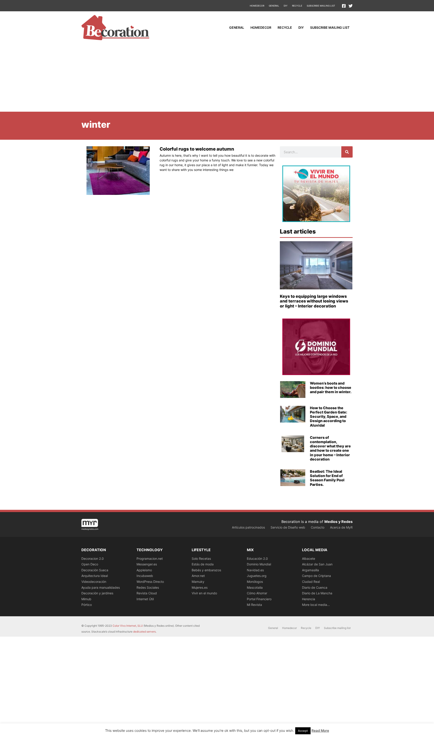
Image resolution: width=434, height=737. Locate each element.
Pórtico (86, 605)
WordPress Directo (150, 581)
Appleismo (144, 570)
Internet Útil (145, 599)
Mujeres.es (200, 587)
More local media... (316, 605)
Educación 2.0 (257, 558)
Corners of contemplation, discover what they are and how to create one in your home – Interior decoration (330, 448)
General (274, 5)
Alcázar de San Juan (317, 564)
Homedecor (257, 5)
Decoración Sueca (94, 570)
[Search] (347, 152)
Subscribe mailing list (321, 5)
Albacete (308, 558)
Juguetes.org (257, 576)
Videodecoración (93, 581)
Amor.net (198, 576)
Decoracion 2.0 (92, 558)
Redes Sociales (148, 587)
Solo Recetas (201, 558)
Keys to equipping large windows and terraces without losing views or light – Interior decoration (314, 301)
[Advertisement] (217, 77)
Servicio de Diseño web (288, 527)
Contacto (317, 527)
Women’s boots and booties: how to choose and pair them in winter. (330, 387)
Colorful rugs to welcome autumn (197, 149)
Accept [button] (303, 730)
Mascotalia (255, 587)
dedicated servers (144, 631)
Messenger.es (147, 564)
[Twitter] (351, 6)
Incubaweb (145, 576)
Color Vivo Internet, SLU (128, 625)
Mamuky (198, 581)
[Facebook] (344, 6)
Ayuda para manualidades (100, 587)
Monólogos (255, 581)
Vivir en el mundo (204, 593)
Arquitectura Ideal (94, 576)
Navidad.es (255, 570)
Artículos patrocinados (248, 527)
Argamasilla (310, 570)
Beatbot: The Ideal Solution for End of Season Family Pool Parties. (327, 478)
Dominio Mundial (259, 564)
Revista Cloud (147, 593)
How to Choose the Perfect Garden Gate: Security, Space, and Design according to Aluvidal (328, 417)
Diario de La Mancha (317, 593)
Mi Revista (254, 605)
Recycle (297, 5)
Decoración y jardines (97, 593)
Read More (320, 730)
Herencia (308, 599)
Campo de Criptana (316, 576)
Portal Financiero (259, 599)
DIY (286, 5)
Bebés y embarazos (206, 570)
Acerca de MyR (341, 527)
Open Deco (89, 564)
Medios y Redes (338, 521)
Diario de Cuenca (314, 587)
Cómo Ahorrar (257, 593)
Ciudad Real (311, 581)
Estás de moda (203, 564)
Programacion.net (150, 558)
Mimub (86, 599)
